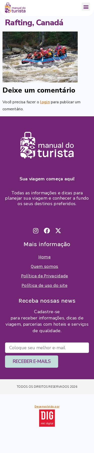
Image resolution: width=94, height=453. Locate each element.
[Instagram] (36, 231)
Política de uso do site (44, 285)
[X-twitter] (58, 231)
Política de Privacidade (44, 276)
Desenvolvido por (47, 406)
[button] (86, 7)
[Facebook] (47, 231)
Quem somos (44, 266)
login (45, 102)
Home (44, 257)
